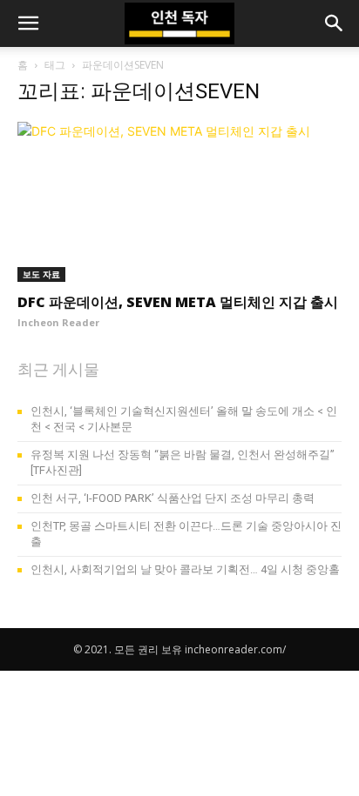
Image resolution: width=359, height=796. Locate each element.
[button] (28, 23)
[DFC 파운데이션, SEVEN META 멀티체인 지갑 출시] (179, 202)
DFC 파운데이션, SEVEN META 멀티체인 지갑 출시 (177, 301)
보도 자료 (41, 274)
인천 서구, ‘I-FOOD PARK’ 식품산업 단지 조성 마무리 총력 (172, 498)
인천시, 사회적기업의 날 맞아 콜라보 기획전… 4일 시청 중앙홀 (185, 569)
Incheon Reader (58, 322)
